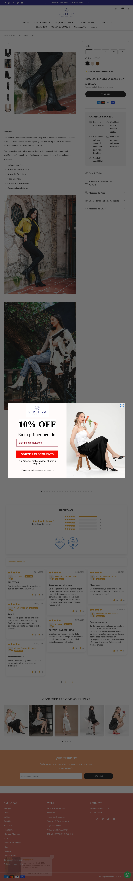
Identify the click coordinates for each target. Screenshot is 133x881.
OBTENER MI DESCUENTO (37, 454)
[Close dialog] (122, 405)
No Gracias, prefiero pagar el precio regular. (37, 461)
